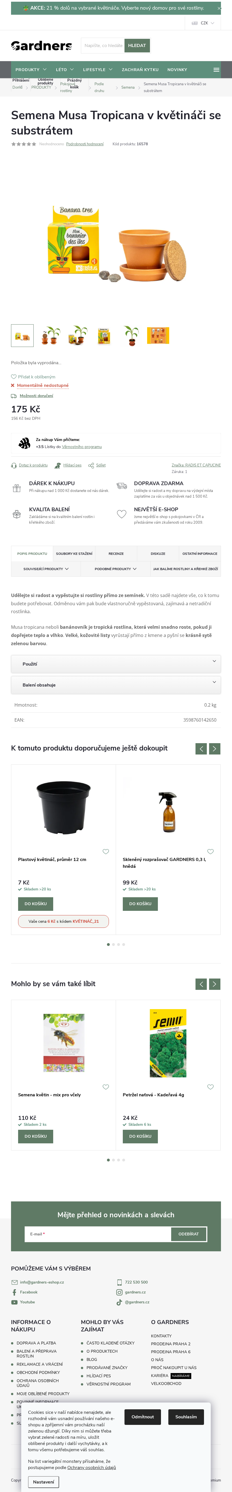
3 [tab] (118, 944)
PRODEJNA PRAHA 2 (170, 1344)
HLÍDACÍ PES (99, 1376)
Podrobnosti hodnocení (85, 144)
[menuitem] (31, 70)
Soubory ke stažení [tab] (74, 553)
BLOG (92, 1359)
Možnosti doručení (36, 395)
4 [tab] (123, 944)
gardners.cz (135, 1292)
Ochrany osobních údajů (91, 1468)
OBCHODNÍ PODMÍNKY (38, 1372)
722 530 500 (136, 1282)
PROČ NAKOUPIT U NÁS (174, 1367)
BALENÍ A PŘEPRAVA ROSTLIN (37, 1354)
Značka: (196, 465)
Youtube (27, 1302)
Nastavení (43, 1482)
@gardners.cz (137, 1302)
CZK (204, 23)
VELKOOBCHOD (166, 1383)
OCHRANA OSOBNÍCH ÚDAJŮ (38, 1383)
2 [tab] (113, 944)
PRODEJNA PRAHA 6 (170, 1352)
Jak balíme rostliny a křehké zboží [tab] (185, 569)
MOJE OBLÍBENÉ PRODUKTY (43, 1394)
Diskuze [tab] (158, 553)
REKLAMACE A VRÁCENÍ (40, 1364)
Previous (201, 748)
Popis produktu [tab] (32, 553)
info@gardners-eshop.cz (42, 1282)
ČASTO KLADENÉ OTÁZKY (110, 1343)
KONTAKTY (161, 1336)
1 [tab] (108, 944)
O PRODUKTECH (102, 1351)
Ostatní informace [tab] (199, 553)
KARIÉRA (159, 1375)
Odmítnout (143, 1417)
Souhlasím (186, 1417)
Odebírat (189, 1234)
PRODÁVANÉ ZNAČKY (107, 1368)
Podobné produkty (113, 569)
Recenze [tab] (116, 553)
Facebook (29, 1292)
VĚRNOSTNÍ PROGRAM (109, 1384)
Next (214, 748)
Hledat (137, 45)
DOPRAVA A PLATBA (36, 1343)
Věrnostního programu (82, 446)
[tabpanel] (63, 850)
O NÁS (157, 1360)
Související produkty (43, 569)
